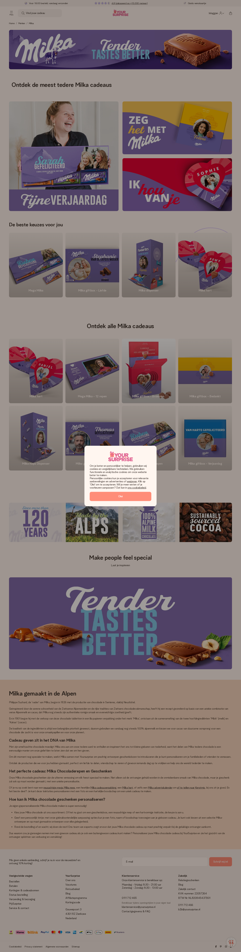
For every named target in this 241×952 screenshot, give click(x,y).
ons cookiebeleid (137, 487)
